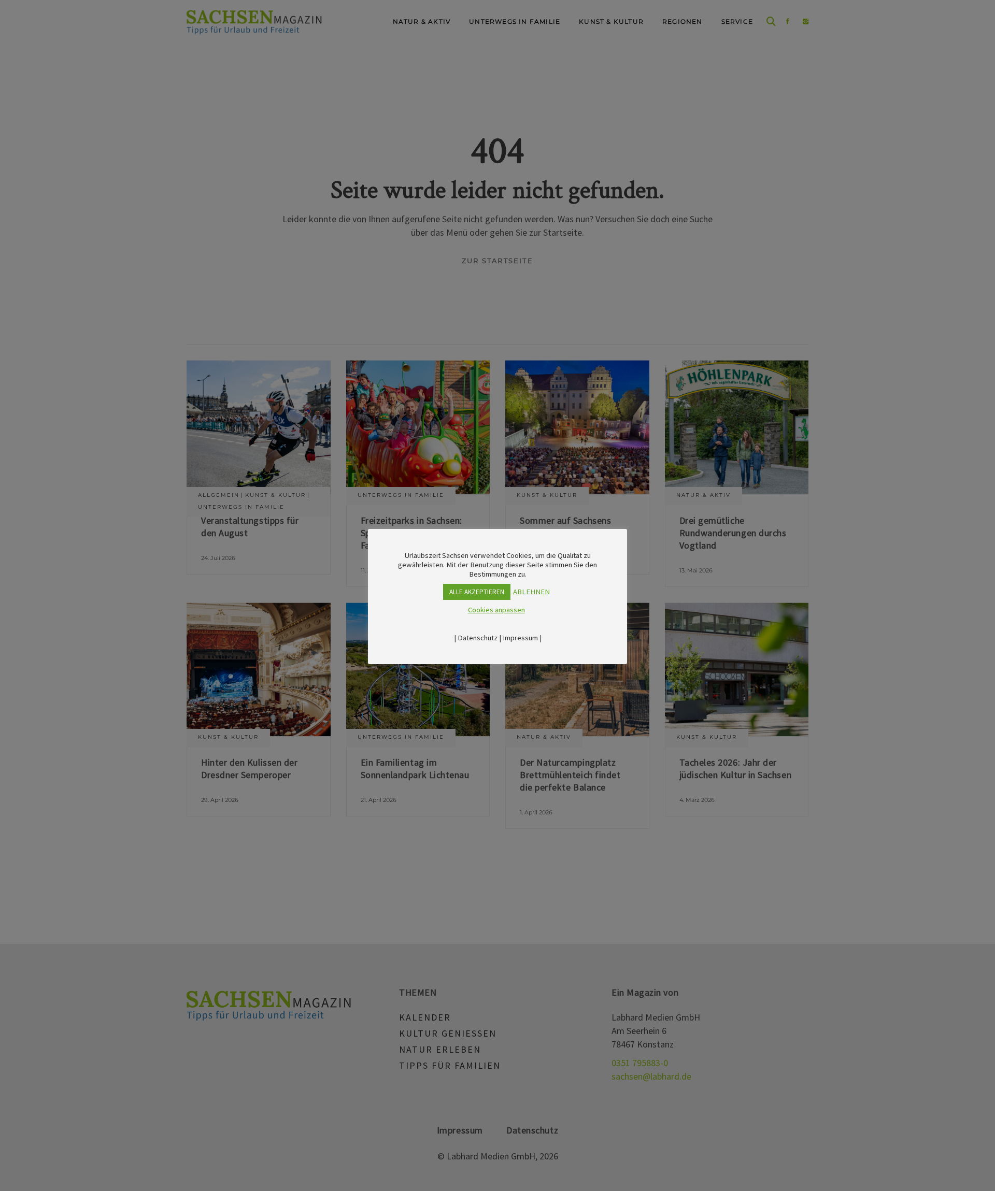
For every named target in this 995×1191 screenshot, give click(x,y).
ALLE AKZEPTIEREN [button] (476, 591)
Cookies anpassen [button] (496, 609)
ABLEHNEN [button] (531, 591)
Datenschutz (477, 637)
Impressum (520, 637)
